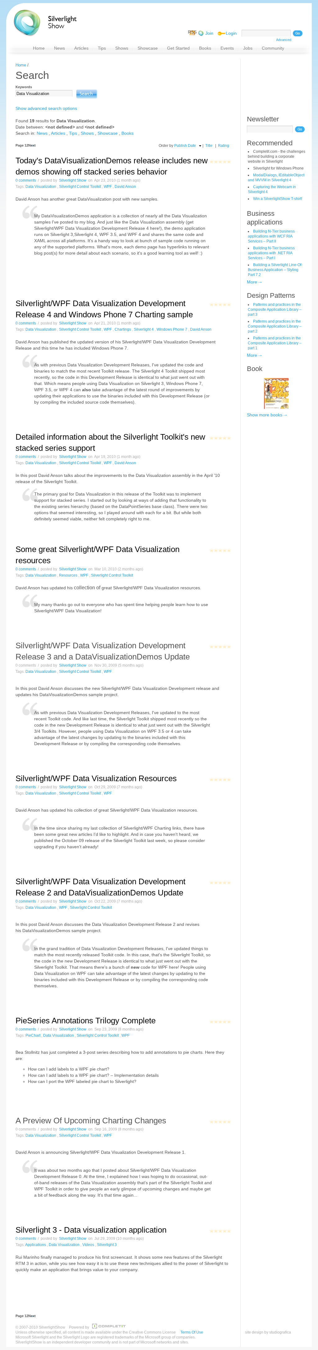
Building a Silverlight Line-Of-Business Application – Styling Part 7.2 (275, 270)
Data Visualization (40, 186)
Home (21, 65)
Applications (35, 1245)
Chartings (123, 329)
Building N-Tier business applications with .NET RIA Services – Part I (271, 253)
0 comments (26, 180)
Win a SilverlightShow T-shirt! (277, 199)
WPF (108, 186)
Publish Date (185, 145)
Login (231, 33)
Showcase (108, 133)
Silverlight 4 (144, 329)
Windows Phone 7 (172, 329)
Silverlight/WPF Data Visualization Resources (96, 778)
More (252, 281)
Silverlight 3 (107, 1245)
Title (208, 145)
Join (209, 33)
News (42, 133)
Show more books (264, 414)
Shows (87, 133)
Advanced (283, 40)
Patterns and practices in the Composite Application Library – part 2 (275, 326)
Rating (223, 145)
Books (127, 133)
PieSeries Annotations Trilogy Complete (86, 1020)
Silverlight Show (72, 180)
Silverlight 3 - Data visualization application (91, 1229)
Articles (58, 133)
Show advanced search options (46, 108)
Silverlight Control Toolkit (80, 186)
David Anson (125, 186)
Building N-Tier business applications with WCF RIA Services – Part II (271, 236)
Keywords (24, 87)
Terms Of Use (191, 1332)
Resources (68, 575)
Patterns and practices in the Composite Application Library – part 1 (275, 343)
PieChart (32, 1035)
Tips (73, 133)
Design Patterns (271, 295)
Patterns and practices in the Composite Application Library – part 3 (275, 309)
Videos (88, 1245)
